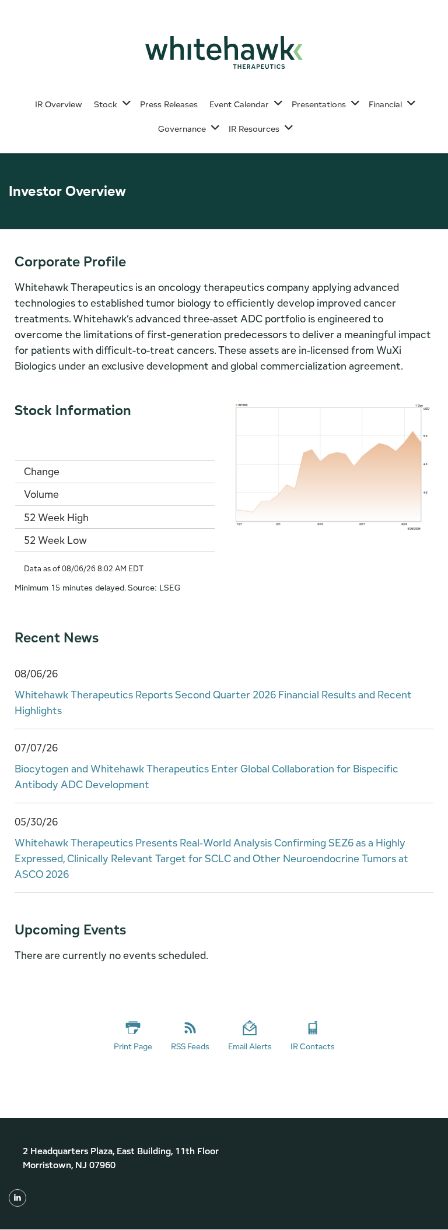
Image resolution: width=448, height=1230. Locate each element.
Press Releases (169, 104)
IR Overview (58, 104)
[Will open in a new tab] (17, 1197)
